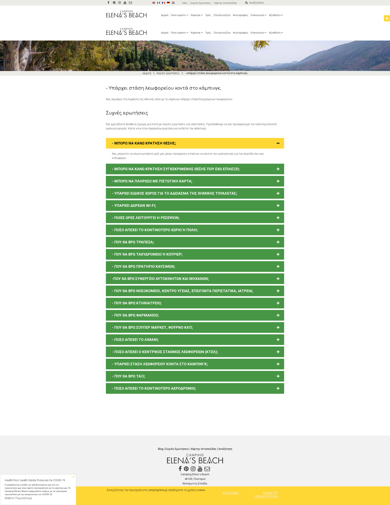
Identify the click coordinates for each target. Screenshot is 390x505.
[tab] (195, 143)
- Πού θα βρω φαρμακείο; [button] (135, 315)
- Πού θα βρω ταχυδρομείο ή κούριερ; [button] (147, 254)
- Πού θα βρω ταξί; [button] (128, 376)
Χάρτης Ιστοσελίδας (225, 3)
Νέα (185, 3)
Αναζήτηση (225, 448)
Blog (160, 448)
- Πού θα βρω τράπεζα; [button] (133, 242)
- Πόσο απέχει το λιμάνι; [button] (135, 340)
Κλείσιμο (231, 493)
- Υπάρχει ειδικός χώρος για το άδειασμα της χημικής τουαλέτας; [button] (174, 193)
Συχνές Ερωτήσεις (200, 3)
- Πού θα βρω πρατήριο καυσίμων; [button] (143, 266)
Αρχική (146, 73)
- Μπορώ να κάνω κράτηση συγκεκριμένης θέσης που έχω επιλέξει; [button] (176, 169)
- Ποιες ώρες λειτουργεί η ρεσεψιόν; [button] (145, 218)
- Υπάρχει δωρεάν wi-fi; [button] (134, 205)
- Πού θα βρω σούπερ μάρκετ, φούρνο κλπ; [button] (152, 327)
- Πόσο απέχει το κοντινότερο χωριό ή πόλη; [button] (155, 230)
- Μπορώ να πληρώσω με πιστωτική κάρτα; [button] (152, 181)
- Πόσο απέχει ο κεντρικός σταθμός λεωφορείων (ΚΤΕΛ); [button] (165, 352)
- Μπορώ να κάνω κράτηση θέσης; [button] (144, 143)
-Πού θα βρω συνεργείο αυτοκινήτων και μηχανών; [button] (160, 279)
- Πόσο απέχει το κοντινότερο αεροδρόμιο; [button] (154, 388)
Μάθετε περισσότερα (266, 495)
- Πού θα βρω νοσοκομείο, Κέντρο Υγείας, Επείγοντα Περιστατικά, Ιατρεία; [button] (182, 291)
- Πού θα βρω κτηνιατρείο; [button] (137, 303)
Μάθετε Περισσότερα (18, 498)
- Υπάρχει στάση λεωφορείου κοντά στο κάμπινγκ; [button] (160, 364)
